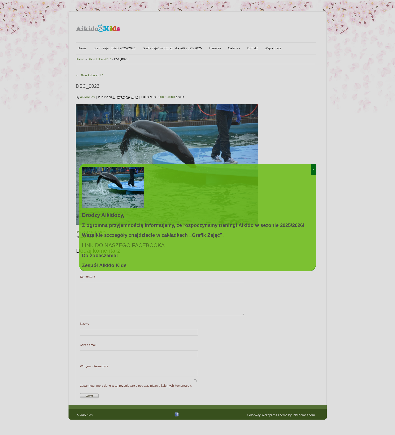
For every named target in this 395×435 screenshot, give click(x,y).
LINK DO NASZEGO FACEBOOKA (123, 245)
